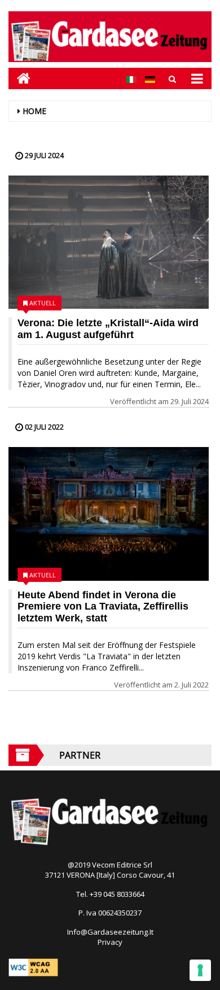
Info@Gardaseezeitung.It (110, 932)
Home (34, 111)
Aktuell (42, 303)
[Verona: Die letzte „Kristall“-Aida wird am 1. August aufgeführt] (108, 242)
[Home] (19, 78)
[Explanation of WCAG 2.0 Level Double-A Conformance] (33, 966)
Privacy (110, 942)
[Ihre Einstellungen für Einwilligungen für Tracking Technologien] (200, 970)
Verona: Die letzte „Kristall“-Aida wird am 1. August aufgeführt (108, 328)
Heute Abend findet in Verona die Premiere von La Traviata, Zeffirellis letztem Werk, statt (102, 606)
